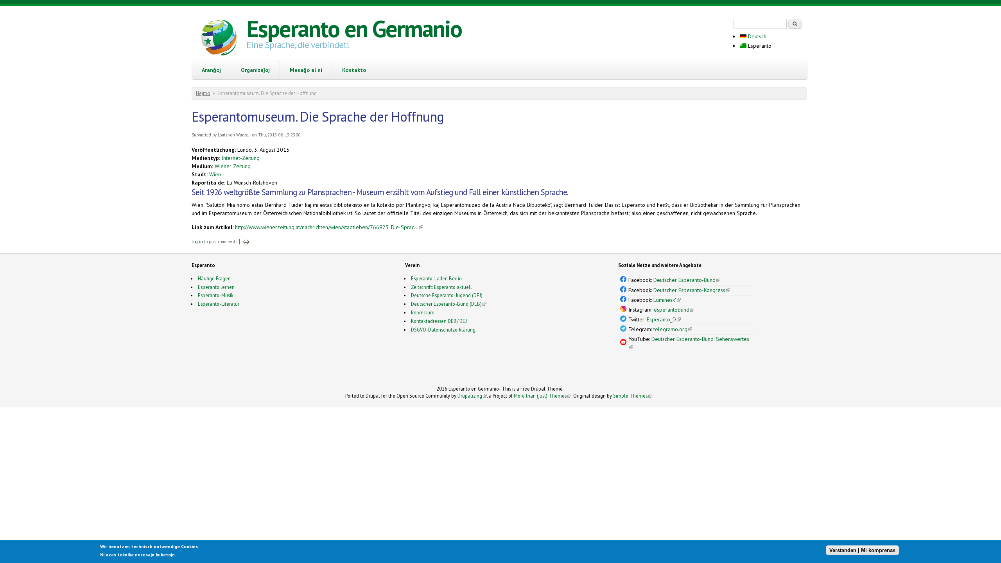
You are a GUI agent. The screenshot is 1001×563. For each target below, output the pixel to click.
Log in (197, 241)
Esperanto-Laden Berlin (436, 278)
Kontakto (354, 70)
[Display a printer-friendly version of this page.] (246, 241)
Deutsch (756, 36)
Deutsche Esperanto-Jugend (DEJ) (447, 295)
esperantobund (674, 309)
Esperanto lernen (216, 287)
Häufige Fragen (214, 278)
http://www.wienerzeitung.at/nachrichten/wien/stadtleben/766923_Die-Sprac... (329, 227)
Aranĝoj (211, 70)
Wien (215, 174)
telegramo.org (672, 329)
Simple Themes (632, 396)
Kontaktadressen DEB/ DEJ (439, 321)
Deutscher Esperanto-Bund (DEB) (446, 304)
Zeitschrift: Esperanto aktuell (441, 287)
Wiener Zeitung (233, 166)
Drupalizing (472, 396)
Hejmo (203, 93)
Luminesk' (667, 299)
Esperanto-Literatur (218, 304)
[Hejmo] (219, 38)
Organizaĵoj (255, 70)
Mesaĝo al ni (306, 70)
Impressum (422, 312)
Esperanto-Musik (215, 295)
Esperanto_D (664, 319)
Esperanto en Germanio (354, 28)
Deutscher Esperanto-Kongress (691, 290)
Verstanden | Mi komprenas (862, 550)
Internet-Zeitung (241, 157)
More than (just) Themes (542, 396)
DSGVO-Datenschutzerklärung (443, 329)
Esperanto (758, 45)
